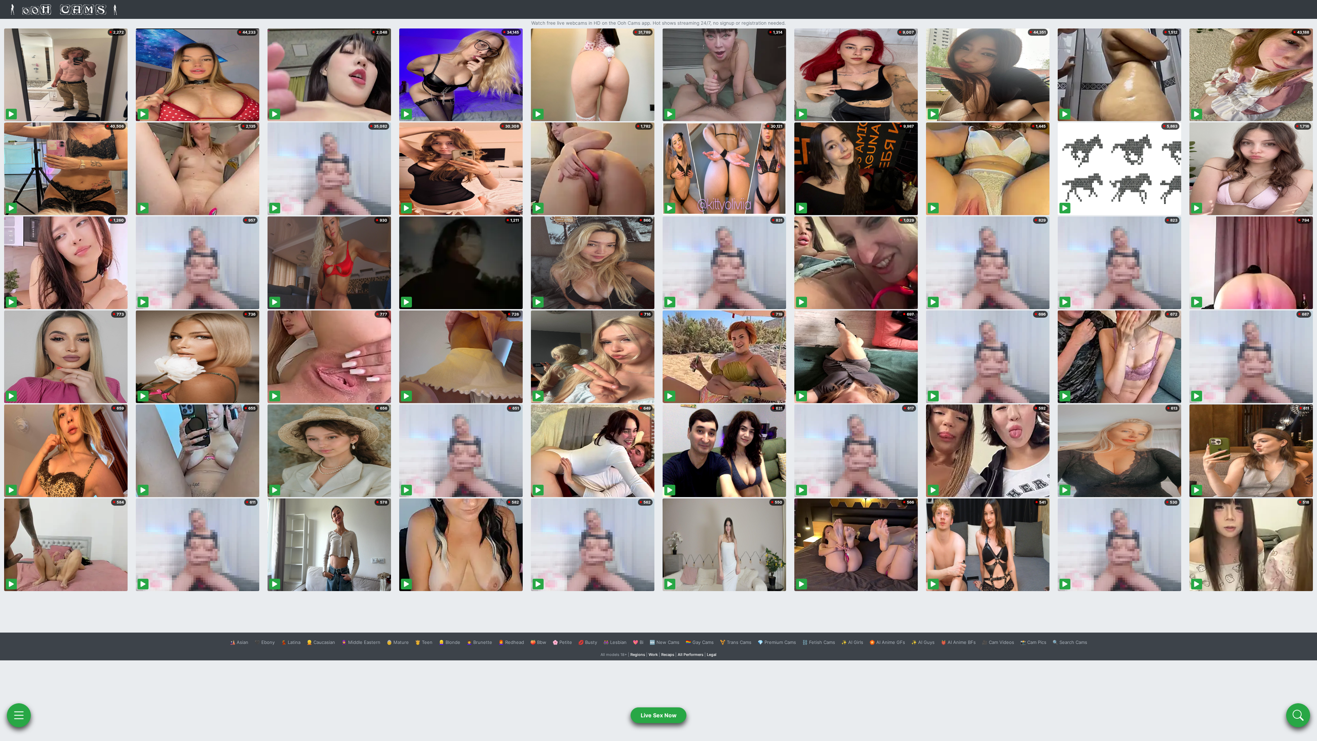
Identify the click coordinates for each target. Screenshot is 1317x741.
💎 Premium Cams (777, 642)
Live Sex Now (659, 715)
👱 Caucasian (321, 642)
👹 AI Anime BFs (958, 642)
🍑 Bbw (538, 642)
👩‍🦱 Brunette (479, 642)
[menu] (19, 715)
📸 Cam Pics (1033, 642)
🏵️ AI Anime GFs (887, 642)
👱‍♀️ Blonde (449, 642)
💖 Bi (638, 642)
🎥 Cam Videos (998, 642)
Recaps (667, 654)
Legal (711, 654)
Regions (637, 654)
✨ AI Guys (923, 642)
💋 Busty (587, 642)
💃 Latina (290, 642)
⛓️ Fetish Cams (818, 642)
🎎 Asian (239, 642)
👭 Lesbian (615, 642)
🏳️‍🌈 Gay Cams (700, 642)
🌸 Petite (562, 642)
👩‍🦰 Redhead (511, 642)
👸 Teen (423, 642)
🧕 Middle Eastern (360, 642)
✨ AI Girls (852, 642)
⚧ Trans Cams (735, 642)
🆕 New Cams (664, 642)
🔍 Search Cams (1070, 642)
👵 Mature (398, 642)
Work (653, 654)
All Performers (690, 654)
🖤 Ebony (264, 642)
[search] (1298, 715)
